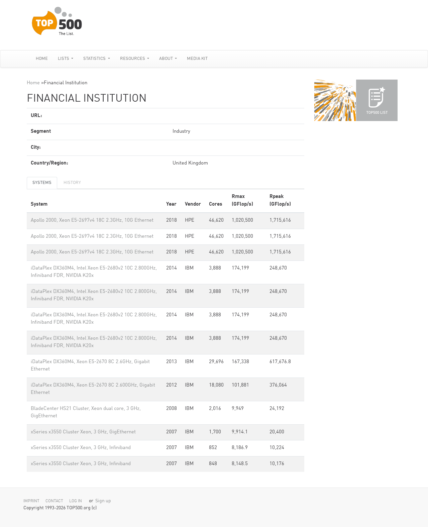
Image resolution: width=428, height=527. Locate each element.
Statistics (95, 59)
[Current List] (377, 100)
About (166, 59)
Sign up (103, 501)
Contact (54, 501)
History (72, 183)
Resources (133, 59)
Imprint (31, 501)
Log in (75, 501)
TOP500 (335, 100)
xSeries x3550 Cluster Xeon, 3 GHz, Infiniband (81, 447)
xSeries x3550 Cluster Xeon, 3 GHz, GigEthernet (83, 432)
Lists (64, 59)
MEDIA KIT (197, 59)
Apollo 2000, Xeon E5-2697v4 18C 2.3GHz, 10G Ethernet (92, 220)
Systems (41, 183)
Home (42, 59)
